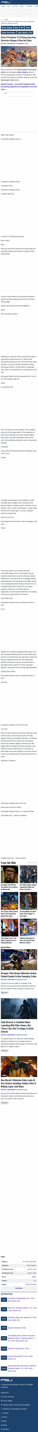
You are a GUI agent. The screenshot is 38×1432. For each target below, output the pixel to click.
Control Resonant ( (14, 1356)
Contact (5, 1413)
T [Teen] (33, 1284)
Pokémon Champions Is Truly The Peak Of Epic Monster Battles (27, 940)
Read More (19, 1288)
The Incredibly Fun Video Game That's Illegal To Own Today (28, 913)
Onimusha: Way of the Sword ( (18, 1317)
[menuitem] (3, 6)
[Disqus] (19, 1178)
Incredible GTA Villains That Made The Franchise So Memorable (9, 887)
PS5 (8, 6)
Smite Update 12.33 (25, 32)
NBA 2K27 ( (12, 1308)
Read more (5, 993)
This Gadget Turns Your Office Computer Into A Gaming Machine (8, 940)
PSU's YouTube (8, 1397)
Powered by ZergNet (32, 862)
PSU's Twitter (7, 1401)
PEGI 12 (28, 1284)
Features (29, 6)
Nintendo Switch (14, 1338)
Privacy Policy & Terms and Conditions (16, 1405)
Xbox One (33, 1261)
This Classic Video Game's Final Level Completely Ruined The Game (9, 913)
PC (24, 1261)
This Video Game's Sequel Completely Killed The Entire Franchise (28, 887)
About (4, 1417)
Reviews (5, 1429)
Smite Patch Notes (8, 32)
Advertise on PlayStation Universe (14, 1409)
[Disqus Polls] (19, 1130)
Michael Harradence (8, 43)
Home (3, 6)
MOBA (34, 1277)
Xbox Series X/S (13, 1301)
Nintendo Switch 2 (22, 1308)
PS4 (22, 27)
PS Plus (15, 6)
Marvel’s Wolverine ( (15, 1328)
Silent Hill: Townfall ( (15, 1348)
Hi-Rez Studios (7, 27)
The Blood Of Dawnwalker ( (17, 1298)
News (22, 6)
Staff (4, 1421)
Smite (28, 27)
